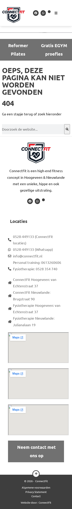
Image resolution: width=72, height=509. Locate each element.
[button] (60, 13)
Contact (36, 496)
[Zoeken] (67, 129)
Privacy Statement (36, 492)
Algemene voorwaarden (36, 487)
